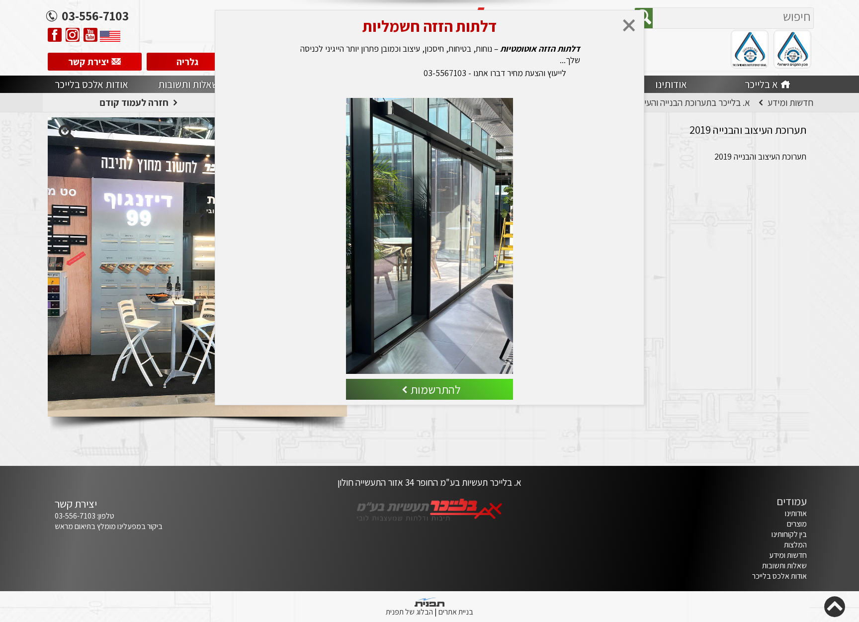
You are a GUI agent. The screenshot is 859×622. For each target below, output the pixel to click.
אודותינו (796, 513)
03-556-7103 (75, 516)
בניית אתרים (455, 612)
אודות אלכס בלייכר (779, 576)
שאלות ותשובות (784, 565)
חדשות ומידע (788, 555)
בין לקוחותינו (789, 534)
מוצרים (796, 524)
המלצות (795, 544)
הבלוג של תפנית (409, 612)
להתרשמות (436, 390)
